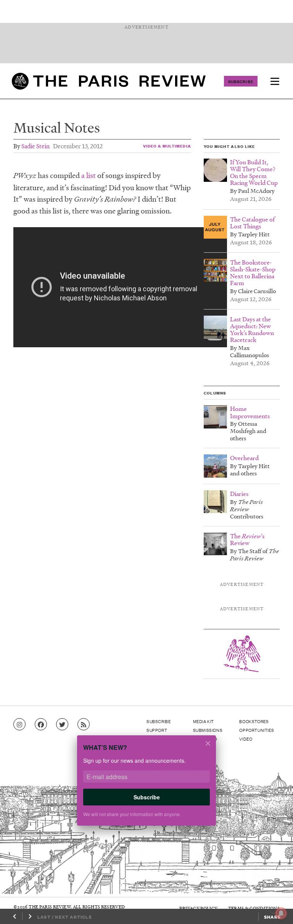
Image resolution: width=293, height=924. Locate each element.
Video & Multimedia (167, 146)
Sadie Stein (35, 145)
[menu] (275, 81)
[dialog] (146, 785)
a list (88, 175)
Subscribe (240, 81)
